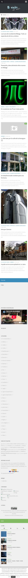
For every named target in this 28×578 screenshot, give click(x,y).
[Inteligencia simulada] (3, 541)
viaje (2, 455)
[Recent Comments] (17, 528)
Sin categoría (5, 422)
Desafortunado (5, 351)
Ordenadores (5, 404)
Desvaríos (4, 357)
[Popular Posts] (11, 528)
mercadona (13, 447)
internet (6, 447)
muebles (18, 447)
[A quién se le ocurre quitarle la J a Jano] (14, 250)
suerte (20, 451)
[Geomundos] (4, 500)
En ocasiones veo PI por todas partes (12, 109)
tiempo (3, 453)
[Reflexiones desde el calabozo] (3, 547)
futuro (21, 445)
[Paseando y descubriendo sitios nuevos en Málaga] (14, 54)
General (3, 106)
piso (2, 451)
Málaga (4, 449)
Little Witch (4, 481)
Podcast (4, 413)
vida (4, 455)
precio (4, 451)
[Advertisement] (11, 294)
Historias (4, 376)
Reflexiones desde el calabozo (13, 547)
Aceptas (13, 576)
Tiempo (3, 429)
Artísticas (12, 225)
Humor (3, 379)
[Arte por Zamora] (14, 206)
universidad (21, 453)
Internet (3, 136)
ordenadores (15, 449)
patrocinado (4, 407)
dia (26, 443)
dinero (2, 445)
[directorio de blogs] (17, 492)
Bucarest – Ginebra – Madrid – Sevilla (15, 561)
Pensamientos (12, 106)
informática (2, 447)
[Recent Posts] (4, 528)
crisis (25, 443)
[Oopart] (3, 554)
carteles (18, 443)
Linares (9, 447)
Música (11, 31)
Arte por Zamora (6, 229)
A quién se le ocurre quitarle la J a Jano (13, 264)
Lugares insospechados (20, 61)
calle (8, 443)
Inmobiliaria (4, 382)
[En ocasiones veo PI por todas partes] (14, 92)
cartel (14, 443)
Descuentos (4, 354)
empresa (9, 445)
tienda (7, 453)
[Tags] (24, 528)
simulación (16, 451)
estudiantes (13, 445)
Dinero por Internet (6, 360)
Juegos (7, 106)
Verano (3, 432)
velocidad (25, 453)
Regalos (4, 419)
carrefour (11, 443)
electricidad (5, 445)
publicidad (8, 451)
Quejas (3, 416)
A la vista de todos (5, 31)
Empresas (4, 363)
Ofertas (3, 401)
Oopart (8, 554)
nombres (8, 449)
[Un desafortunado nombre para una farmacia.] (14, 162)
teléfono (23, 451)
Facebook (4, 366)
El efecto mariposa (11, 533)
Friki (3, 370)
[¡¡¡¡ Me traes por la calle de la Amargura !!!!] (14, 128)
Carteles (12, 61)
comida (22, 443)
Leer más (18, 576)
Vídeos (3, 435)
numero (11, 449)
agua (2, 443)
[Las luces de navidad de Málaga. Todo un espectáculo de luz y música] (14, 24)
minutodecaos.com (19, 515)
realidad (12, 451)
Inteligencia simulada (11, 540)
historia (24, 445)
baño (6, 443)
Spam (3, 426)
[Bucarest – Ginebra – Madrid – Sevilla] (3, 561)
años (4, 443)
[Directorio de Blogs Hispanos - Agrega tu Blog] (7, 492)
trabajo (14, 453)
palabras (19, 449)
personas (23, 449)
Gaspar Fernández (15, 510)
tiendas (11, 453)
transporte (18, 453)
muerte (22, 447)
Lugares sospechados (15, 173)
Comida (4, 348)
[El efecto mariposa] (3, 534)
